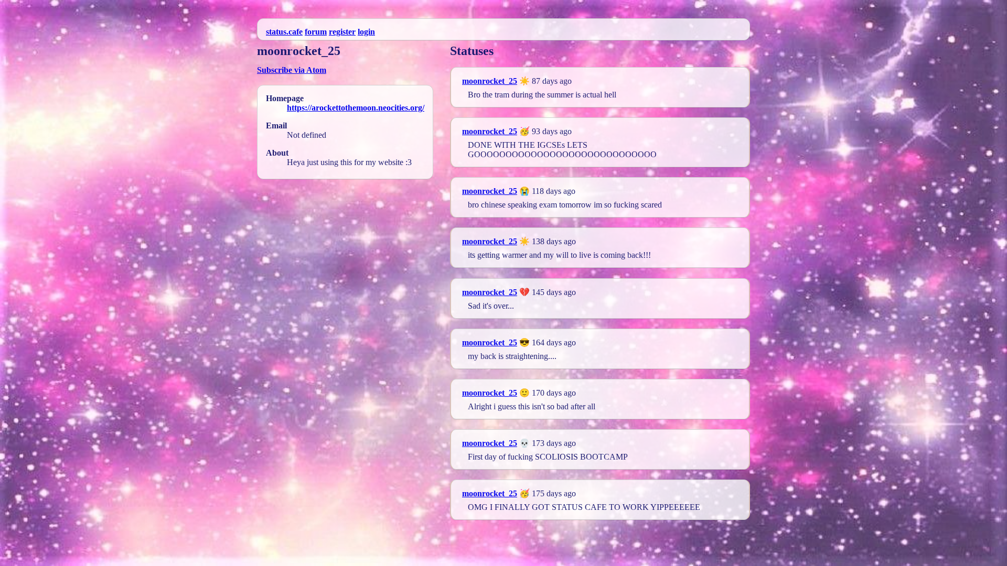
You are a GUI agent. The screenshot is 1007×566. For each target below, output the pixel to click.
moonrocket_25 (489, 81)
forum (316, 31)
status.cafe (284, 31)
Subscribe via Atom (291, 70)
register (342, 31)
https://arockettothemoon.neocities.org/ (355, 107)
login (366, 31)
